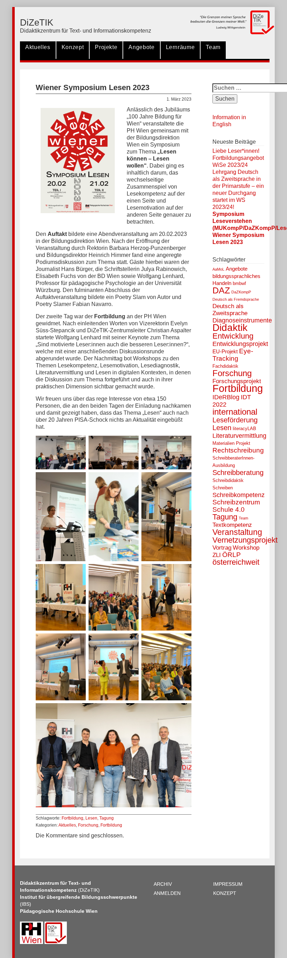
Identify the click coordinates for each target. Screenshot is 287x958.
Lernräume (180, 47)
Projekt (243, 443)
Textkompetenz (232, 525)
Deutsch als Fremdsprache (235, 299)
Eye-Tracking (232, 354)
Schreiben (222, 487)
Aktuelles (37, 47)
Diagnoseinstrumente (242, 320)
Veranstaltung (237, 532)
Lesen (91, 818)
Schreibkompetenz (238, 494)
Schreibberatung (238, 472)
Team (213, 47)
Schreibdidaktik (228, 480)
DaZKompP (241, 292)
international (234, 411)
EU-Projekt (225, 351)
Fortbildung (72, 818)
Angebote (141, 47)
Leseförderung (235, 420)
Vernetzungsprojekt (245, 540)
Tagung (106, 818)
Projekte (106, 47)
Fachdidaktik (225, 366)
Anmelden (167, 893)
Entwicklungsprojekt (240, 343)
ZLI (216, 555)
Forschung (88, 825)
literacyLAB (244, 428)
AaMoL (218, 269)
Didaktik (229, 327)
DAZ (221, 290)
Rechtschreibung (238, 450)
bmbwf (239, 283)
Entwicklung (232, 336)
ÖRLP (231, 554)
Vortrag (221, 547)
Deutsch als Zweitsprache (229, 310)
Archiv (163, 884)
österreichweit (235, 562)
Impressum (228, 884)
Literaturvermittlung (239, 435)
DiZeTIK (36, 22)
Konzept (73, 47)
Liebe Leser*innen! (235, 151)
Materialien (223, 443)
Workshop (246, 547)
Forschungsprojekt (236, 381)
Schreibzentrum (236, 502)
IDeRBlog (225, 397)
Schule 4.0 (228, 509)
